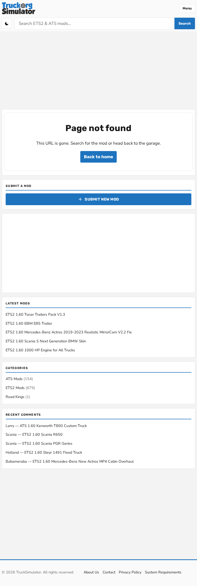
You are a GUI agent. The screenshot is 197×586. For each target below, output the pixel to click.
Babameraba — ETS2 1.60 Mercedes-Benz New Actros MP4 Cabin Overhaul (70, 461)
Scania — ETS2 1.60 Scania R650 (34, 434)
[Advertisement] (98, 71)
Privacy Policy (130, 572)
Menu (187, 8)
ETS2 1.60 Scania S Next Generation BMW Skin (46, 341)
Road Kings (18, 396)
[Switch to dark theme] (7, 23)
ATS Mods (19, 378)
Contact (109, 572)
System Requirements (163, 572)
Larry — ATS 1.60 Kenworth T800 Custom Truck (46, 425)
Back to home (98, 156)
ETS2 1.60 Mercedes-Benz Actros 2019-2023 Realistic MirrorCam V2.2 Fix (69, 332)
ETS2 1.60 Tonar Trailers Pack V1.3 (35, 314)
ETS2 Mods (20, 387)
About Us (91, 572)
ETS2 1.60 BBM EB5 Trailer (29, 323)
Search (185, 23)
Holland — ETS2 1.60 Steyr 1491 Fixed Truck (44, 452)
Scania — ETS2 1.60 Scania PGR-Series (39, 443)
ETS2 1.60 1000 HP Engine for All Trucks (40, 350)
